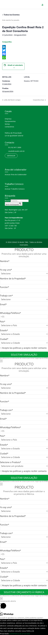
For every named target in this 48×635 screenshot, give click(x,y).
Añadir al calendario (15, 65)
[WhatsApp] (24, 57)
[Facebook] (24, 54)
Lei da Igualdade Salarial (14, 136)
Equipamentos (10, 121)
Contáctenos (9, 127)
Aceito (11, 634)
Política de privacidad (22, 634)
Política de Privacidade (13, 133)
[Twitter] (24, 50)
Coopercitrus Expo (39, 100)
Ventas (7, 124)
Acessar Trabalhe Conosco (14, 189)
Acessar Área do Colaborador (16, 174)
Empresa (8, 119)
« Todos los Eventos (11, 14)
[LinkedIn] (24, 47)
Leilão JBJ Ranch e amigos (11, 100)
